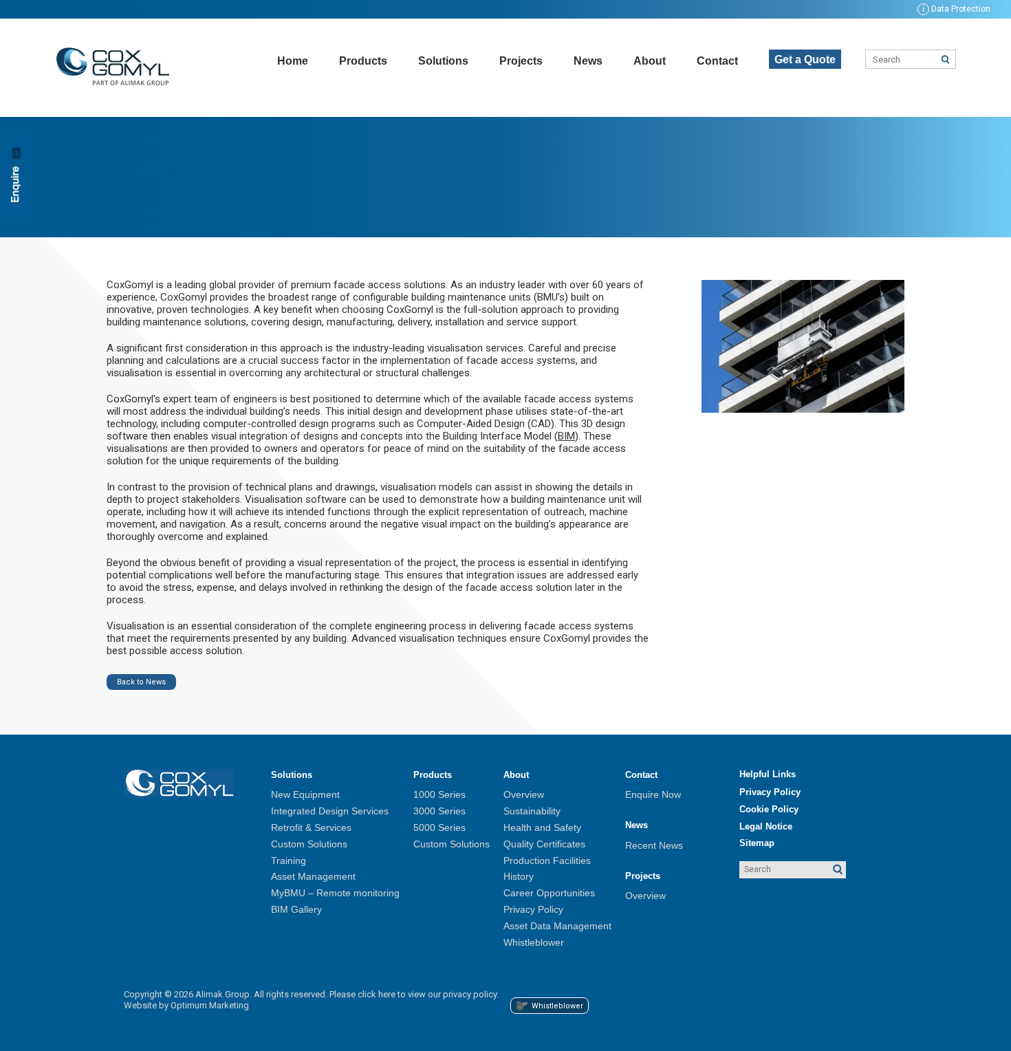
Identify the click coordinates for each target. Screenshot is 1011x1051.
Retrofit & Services (311, 827)
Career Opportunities (549, 892)
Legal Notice (765, 826)
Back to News (141, 682)
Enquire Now (653, 794)
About (649, 61)
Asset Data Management (557, 925)
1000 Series (439, 794)
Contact (717, 61)
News (588, 61)
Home (292, 61)
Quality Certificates (544, 843)
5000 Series (439, 827)
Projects (521, 61)
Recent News (654, 845)
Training (288, 860)
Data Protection (956, 9)
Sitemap (756, 843)
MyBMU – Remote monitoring (335, 892)
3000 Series (439, 810)
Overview (523, 794)
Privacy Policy (533, 909)
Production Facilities (547, 860)
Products (363, 61)
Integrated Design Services (330, 810)
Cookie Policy (768, 809)
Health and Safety (542, 827)
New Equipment (305, 794)
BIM (566, 436)
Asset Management (313, 876)
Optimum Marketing (210, 1005)
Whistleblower (533, 942)
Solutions (443, 61)
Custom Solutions (309, 843)
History (518, 876)
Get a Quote (805, 59)
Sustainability (532, 810)
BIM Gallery (296, 909)
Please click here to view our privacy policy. (414, 994)
